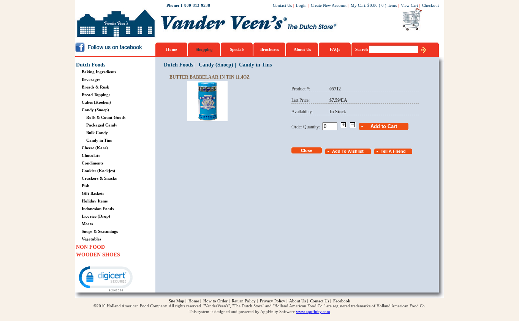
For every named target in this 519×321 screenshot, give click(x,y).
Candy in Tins (99, 140)
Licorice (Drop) (96, 216)
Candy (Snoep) (95, 110)
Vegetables (91, 239)
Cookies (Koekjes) (98, 170)
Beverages (91, 79)
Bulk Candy (97, 132)
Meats (87, 223)
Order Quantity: (306, 127)
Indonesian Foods (98, 208)
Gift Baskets (93, 193)
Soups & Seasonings (100, 231)
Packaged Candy (101, 125)
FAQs (335, 49)
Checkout (430, 5)
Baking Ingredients (99, 72)
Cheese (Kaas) (95, 147)
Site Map (176, 301)
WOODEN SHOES (98, 255)
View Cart (409, 5)
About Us (302, 49)
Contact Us (282, 5)
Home (171, 49)
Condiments (92, 163)
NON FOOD (90, 247)
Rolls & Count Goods (105, 117)
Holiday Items (95, 201)
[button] (105, 278)
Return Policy (244, 301)
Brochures (269, 49)
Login (301, 5)
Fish (85, 185)
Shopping (204, 49)
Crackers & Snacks (99, 178)
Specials (237, 49)
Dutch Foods (90, 65)
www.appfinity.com (313, 311)
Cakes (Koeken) (96, 102)
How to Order (215, 301)
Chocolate (91, 155)
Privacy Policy (272, 301)
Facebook (341, 301)
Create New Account (329, 5)
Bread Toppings (96, 94)
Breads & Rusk (95, 87)
